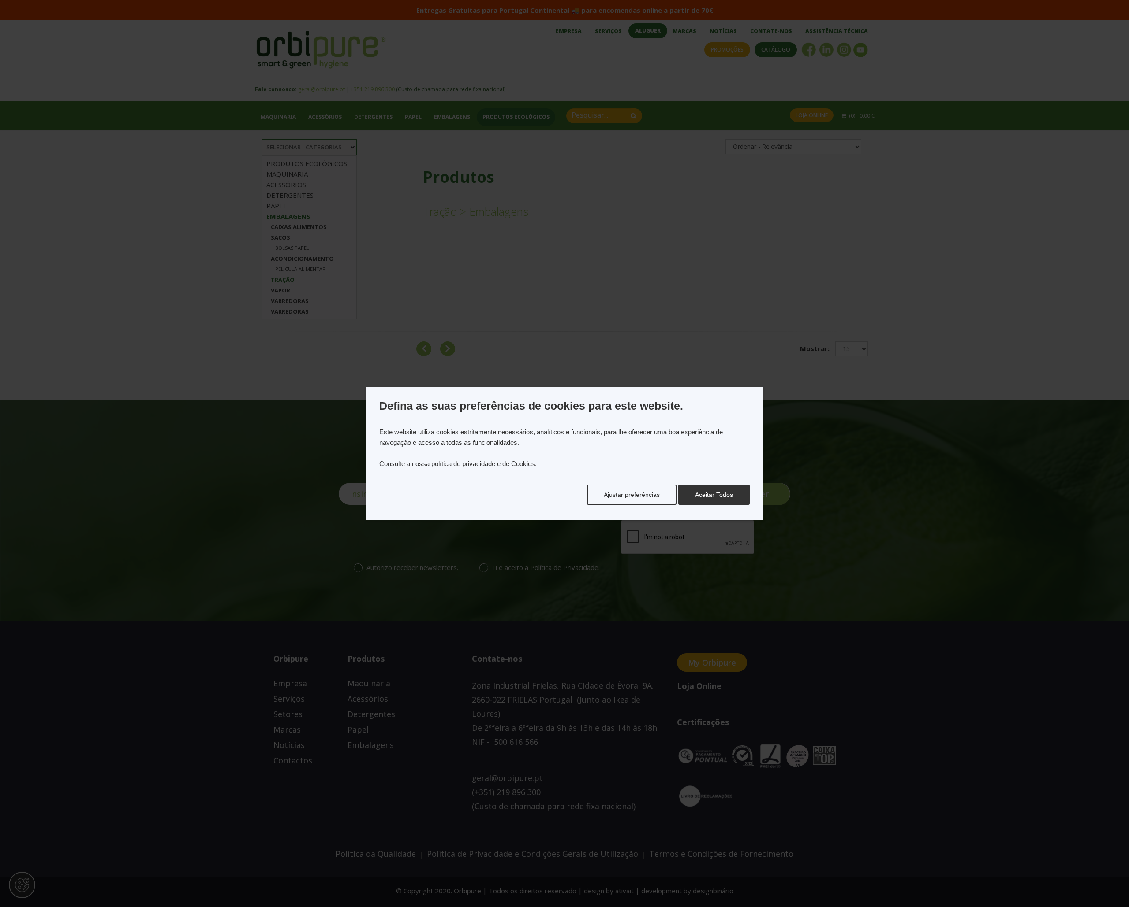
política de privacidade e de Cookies (483, 463)
